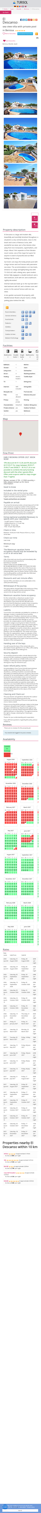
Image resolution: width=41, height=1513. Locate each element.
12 (9, 841)
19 (9, 843)
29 (14, 846)
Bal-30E (6, 1166)
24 (5, 846)
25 (7, 846)
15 (14, 841)
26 (9, 846)
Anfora (6, 1154)
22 (14, 843)
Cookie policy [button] (22, 1507)
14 (12, 841)
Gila (5, 1160)
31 (5, 777)
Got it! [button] (20, 1510)
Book (35, 219)
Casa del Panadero (10, 1173)
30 (16, 775)
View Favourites (10, 41)
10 (5, 841)
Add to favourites (10, 33)
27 (11, 846)
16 (16, 841)
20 (11, 843)
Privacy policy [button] (31, 1507)
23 (16, 843)
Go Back (6, 12)
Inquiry (36, 226)
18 (7, 843)
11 (7, 841)
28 (12, 846)
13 (11, 841)
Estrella (6, 1181)
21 (12, 843)
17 (5, 843)
